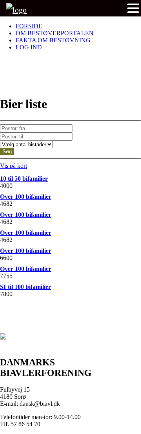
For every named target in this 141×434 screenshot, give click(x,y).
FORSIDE (29, 26)
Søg (7, 151)
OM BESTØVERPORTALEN (55, 33)
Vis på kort (13, 165)
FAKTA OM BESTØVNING (53, 40)
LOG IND (29, 47)
